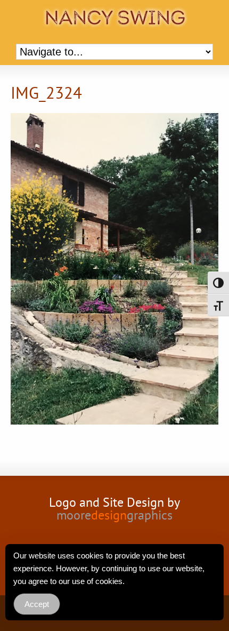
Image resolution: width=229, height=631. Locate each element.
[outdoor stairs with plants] (114, 270)
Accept (36, 604)
